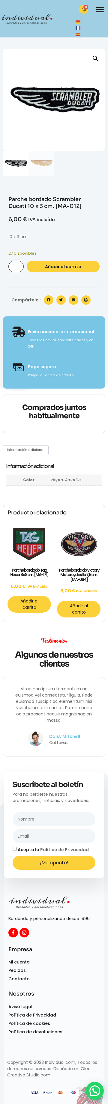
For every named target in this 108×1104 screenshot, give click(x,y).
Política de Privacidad (64, 850)
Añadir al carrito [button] (29, 604)
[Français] (78, 28)
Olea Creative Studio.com (49, 1072)
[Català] (78, 22)
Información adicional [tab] (25, 449)
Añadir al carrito (63, 267)
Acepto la (53, 850)
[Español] (78, 34)
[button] (100, 9)
